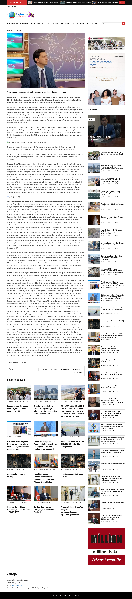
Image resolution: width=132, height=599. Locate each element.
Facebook (44, 369)
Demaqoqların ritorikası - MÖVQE (112, 321)
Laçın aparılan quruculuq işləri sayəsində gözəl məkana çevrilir (17, 408)
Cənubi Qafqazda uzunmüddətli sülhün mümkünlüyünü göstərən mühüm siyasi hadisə (112, 335)
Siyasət (40, 24)
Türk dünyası (12, 24)
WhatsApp (79, 372)
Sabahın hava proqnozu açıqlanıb (113, 464)
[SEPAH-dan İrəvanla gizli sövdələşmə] (94, 2)
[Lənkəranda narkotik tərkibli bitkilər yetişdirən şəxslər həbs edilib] (62, 2)
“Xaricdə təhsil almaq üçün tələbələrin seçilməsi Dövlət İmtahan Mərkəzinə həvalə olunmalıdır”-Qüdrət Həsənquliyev (112, 413)
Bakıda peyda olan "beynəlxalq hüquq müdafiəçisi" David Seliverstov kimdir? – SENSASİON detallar (112, 400)
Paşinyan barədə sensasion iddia (112, 503)
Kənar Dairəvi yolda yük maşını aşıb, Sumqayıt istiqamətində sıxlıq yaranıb (112, 232)
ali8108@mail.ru (17, 585)
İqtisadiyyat (66, 24)
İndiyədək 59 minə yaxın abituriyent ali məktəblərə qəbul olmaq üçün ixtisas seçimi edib (112, 270)
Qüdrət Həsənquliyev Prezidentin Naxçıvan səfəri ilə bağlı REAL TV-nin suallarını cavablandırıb (112, 296)
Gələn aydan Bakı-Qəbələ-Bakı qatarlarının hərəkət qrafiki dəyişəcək (111, 257)
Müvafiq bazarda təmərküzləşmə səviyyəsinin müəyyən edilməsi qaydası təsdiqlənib (112, 439)
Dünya (48, 24)
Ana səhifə (11, 30)
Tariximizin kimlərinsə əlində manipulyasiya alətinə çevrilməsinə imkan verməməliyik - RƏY (113, 167)
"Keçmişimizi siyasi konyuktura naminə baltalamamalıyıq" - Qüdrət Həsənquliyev (112, 517)
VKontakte (66, 369)
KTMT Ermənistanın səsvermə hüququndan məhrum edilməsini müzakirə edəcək (112, 426)
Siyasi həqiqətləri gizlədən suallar (110, 361)
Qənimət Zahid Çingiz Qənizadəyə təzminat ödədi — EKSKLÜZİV (19, 509)
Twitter (54, 369)
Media (33, 24)
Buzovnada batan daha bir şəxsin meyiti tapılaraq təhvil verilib (112, 451)
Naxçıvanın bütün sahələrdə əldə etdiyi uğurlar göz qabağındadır (72, 444)
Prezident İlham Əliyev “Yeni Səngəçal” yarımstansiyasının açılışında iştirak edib (111, 478)
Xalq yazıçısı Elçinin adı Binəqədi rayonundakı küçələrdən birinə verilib (112, 491)
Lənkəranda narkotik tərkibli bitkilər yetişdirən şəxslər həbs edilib (112, 193)
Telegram (77, 369)
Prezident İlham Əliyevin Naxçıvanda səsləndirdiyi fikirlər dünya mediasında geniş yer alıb (112, 283)
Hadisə (55, 24)
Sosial (75, 24)
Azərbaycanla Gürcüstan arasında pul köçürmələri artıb (112, 205)
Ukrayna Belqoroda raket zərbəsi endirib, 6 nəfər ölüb (112, 244)
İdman (82, 24)
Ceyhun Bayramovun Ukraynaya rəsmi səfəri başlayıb (44, 509)
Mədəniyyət (92, 24)
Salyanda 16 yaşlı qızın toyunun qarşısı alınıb (112, 218)
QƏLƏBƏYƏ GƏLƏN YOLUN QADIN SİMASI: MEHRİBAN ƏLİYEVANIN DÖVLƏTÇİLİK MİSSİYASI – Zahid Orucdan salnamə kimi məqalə (72, 411)
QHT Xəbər (24, 24)
